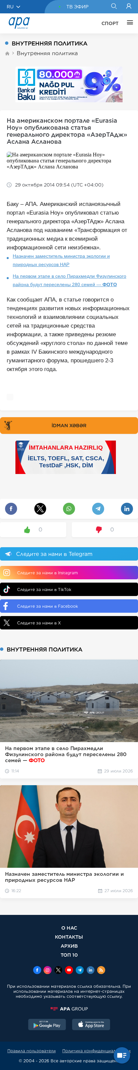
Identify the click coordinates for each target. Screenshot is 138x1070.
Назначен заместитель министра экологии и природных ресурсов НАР (61, 260)
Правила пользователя (31, 1050)
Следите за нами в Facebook (47, 606)
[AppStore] (91, 1025)
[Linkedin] (90, 970)
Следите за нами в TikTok (44, 589)
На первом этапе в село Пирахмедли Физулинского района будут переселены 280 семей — (69, 280)
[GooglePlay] (47, 1025)
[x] (58, 970)
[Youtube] (69, 970)
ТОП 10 (69, 955)
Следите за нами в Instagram (47, 572)
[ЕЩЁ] (128, 23)
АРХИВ (69, 946)
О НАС (69, 928)
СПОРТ (110, 23)
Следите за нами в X (39, 622)
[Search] (114, 6)
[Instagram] (48, 970)
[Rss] (101, 970)
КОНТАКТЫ (69, 937)
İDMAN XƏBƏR (69, 425)
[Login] (128, 6)
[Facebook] (37, 970)
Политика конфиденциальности (96, 1050)
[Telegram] (80, 970)
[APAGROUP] (69, 1008)
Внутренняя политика (47, 53)
